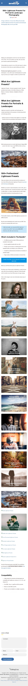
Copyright (17, 680)
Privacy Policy (3, 680)
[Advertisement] (14, 41)
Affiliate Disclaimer (23, 680)
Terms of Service (10, 680)
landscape (5, 183)
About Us (14, 682)
